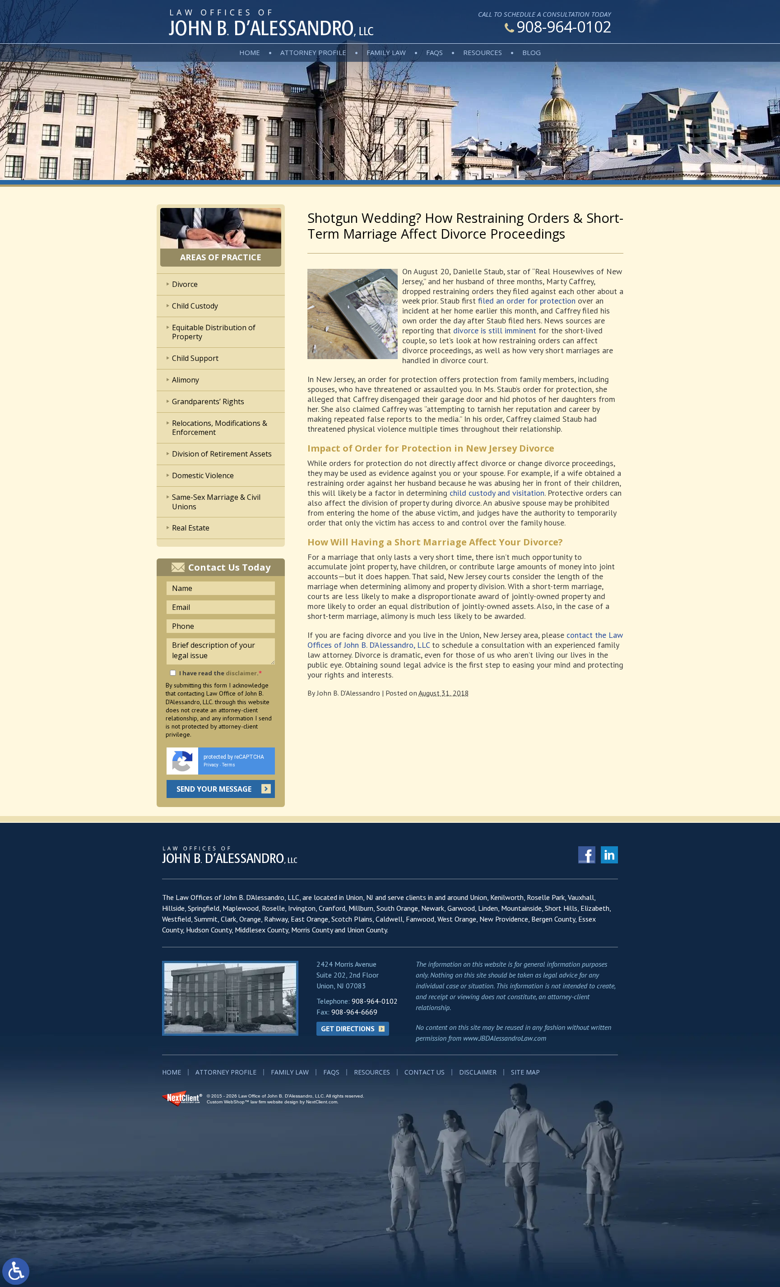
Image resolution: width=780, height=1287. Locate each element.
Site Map (525, 1072)
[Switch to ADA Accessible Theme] (15, 1271)
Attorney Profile (313, 52)
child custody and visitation (497, 493)
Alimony (185, 380)
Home (249, 52)
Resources (482, 52)
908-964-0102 (563, 26)
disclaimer (241, 673)
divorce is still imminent (494, 330)
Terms (228, 764)
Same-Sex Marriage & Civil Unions (216, 502)
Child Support (195, 358)
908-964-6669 (354, 1011)
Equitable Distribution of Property (213, 332)
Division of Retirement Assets (222, 454)
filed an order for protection (527, 300)
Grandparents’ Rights (208, 401)
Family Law (386, 52)
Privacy (211, 764)
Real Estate (190, 528)
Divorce (185, 284)
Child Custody (195, 306)
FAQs (434, 52)
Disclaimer (478, 1072)
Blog (531, 52)
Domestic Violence (203, 475)
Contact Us (424, 1072)
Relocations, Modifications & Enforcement (219, 428)
